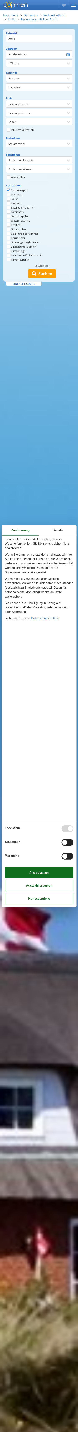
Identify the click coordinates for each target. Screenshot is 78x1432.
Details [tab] (58, 530)
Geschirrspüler (19, 216)
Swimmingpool (19, 190)
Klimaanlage (17, 251)
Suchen (44, 273)
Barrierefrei (17, 238)
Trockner (15, 225)
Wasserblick (17, 177)
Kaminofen (17, 212)
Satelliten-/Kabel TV (21, 207)
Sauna (14, 199)
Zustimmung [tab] (20, 530)
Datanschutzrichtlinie (45, 618)
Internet (15, 203)
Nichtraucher (18, 229)
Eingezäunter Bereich (23, 246)
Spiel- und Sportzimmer (24, 233)
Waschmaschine (20, 220)
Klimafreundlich (19, 259)
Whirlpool (16, 194)
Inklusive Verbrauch (22, 130)
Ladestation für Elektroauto (26, 255)
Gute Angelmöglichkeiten (25, 242)
